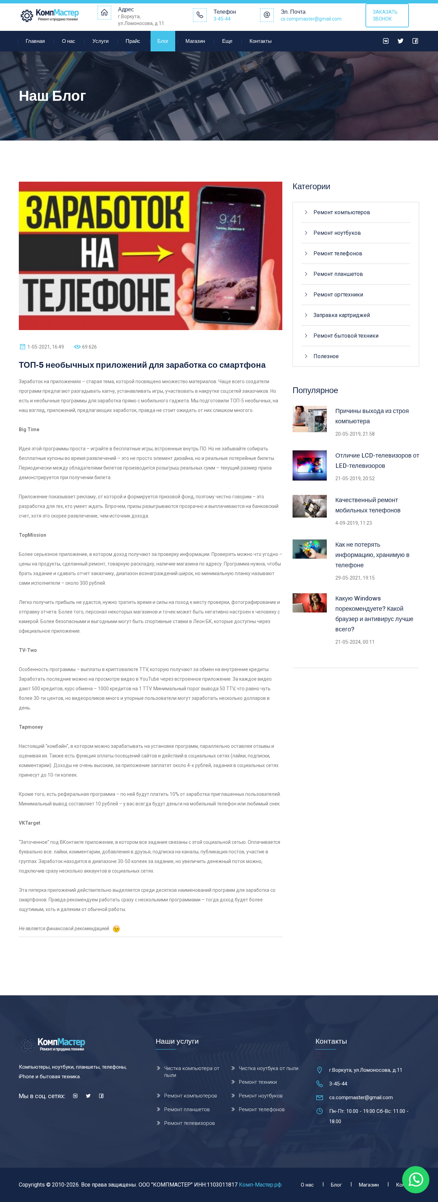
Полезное (326, 356)
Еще (227, 41)
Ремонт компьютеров (341, 212)
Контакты (260, 41)
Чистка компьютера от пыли (191, 1071)
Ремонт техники (258, 1082)
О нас (68, 41)
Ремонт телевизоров (189, 1123)
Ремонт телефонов (337, 253)
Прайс (133, 41)
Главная (35, 41)
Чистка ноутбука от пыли (268, 1068)
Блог (162, 41)
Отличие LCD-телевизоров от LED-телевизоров (377, 461)
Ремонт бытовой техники (345, 335)
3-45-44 (222, 19)
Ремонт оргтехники (338, 294)
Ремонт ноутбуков (337, 233)
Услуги (100, 41)
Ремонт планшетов (338, 274)
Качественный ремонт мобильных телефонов (368, 505)
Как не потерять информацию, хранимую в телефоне (372, 555)
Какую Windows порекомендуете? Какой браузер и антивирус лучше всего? (374, 614)
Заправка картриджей (341, 315)
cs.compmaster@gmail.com (311, 19)
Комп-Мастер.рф (260, 1184)
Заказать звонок (385, 15)
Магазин (195, 41)
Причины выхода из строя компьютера (372, 416)
